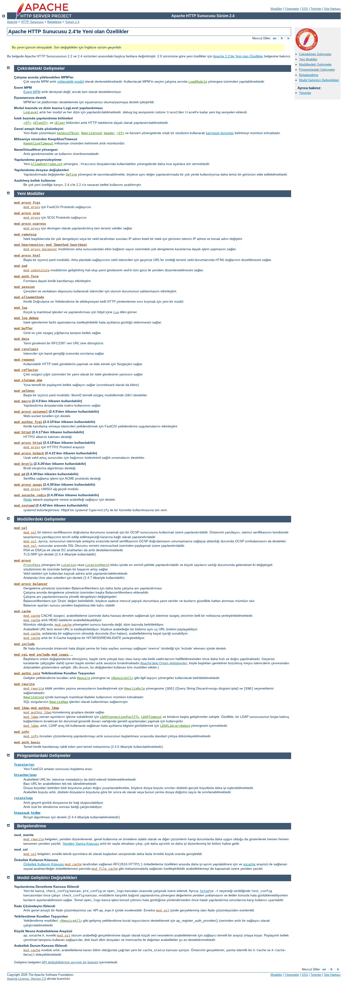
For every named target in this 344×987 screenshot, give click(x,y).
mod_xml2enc (24, 391)
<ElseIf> (40, 123)
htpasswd (21, 813)
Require (83, 678)
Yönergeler (292, 9)
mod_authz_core (27, 673)
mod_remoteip (25, 234)
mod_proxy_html (27, 255)
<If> (27, 123)
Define (71, 174)
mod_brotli (23, 464)
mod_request (24, 360)
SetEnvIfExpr (68, 133)
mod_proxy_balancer (40, 249)
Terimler (316, 9)
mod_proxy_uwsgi (28, 485)
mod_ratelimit (26, 349)
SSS (305, 9)
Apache (12, 22)
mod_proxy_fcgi (27, 203)
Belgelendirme (308, 75)
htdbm (35, 813)
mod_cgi (20, 655)
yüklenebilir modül (70, 81)
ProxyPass (31, 565)
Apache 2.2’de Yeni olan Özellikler (238, 56)
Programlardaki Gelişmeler (317, 69)
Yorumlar (305, 93)
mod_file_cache (104, 869)
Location (68, 565)
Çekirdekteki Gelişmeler (315, 54)
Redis (27, 499)
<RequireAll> (122, 678)
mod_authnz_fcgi (28, 422)
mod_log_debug (26, 318)
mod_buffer (23, 328)
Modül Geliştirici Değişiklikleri (319, 80)
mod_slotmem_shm (28, 380)
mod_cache (22, 611)
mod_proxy (31, 207)
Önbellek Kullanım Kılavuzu (43, 864)
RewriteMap (58, 702)
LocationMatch (97, 565)
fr (282, 38)
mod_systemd (24, 505)
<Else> (59, 123)
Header (109, 133)
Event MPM (31, 92)
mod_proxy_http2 (28, 443)
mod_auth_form (26, 276)
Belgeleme (54, 22)
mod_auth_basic (27, 742)
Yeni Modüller (308, 59)
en (274, 38)
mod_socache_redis (30, 495)
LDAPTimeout (151, 717)
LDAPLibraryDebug (175, 726)
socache (249, 864)
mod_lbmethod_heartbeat (66, 245)
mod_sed (20, 266)
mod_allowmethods (29, 297)
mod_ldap (21, 708)
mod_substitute (36, 270)
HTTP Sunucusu (32, 22)
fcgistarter (24, 765)
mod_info (21, 732)
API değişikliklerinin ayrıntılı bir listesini (70, 962)
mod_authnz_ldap (45, 708)
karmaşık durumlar (220, 133)
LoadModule (197, 82)
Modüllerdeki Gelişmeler (315, 64)
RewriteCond (91, 133)
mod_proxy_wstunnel (31, 412)
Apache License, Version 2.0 (26, 978)
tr (288, 38)
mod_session (24, 287)
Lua (116, 312)
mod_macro (22, 401)
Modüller (276, 9)
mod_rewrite (24, 684)
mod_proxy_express (30, 224)
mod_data (21, 339)
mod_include (24, 644)
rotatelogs (23, 798)
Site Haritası (332, 9)
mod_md (19, 474)
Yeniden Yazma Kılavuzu (80, 843)
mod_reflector (26, 370)
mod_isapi (59, 655)
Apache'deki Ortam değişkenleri (163, 663)
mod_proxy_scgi (27, 213)
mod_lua (20, 308)
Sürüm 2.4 (72, 22)
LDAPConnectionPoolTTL (119, 717)
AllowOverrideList (46, 164)
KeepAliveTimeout (38, 143)
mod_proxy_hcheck (29, 453)
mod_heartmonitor (29, 245)
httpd (204, 891)
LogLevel (30, 112)
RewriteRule (134, 688)
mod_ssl (20, 528)
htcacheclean (25, 775)
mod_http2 (22, 432)
